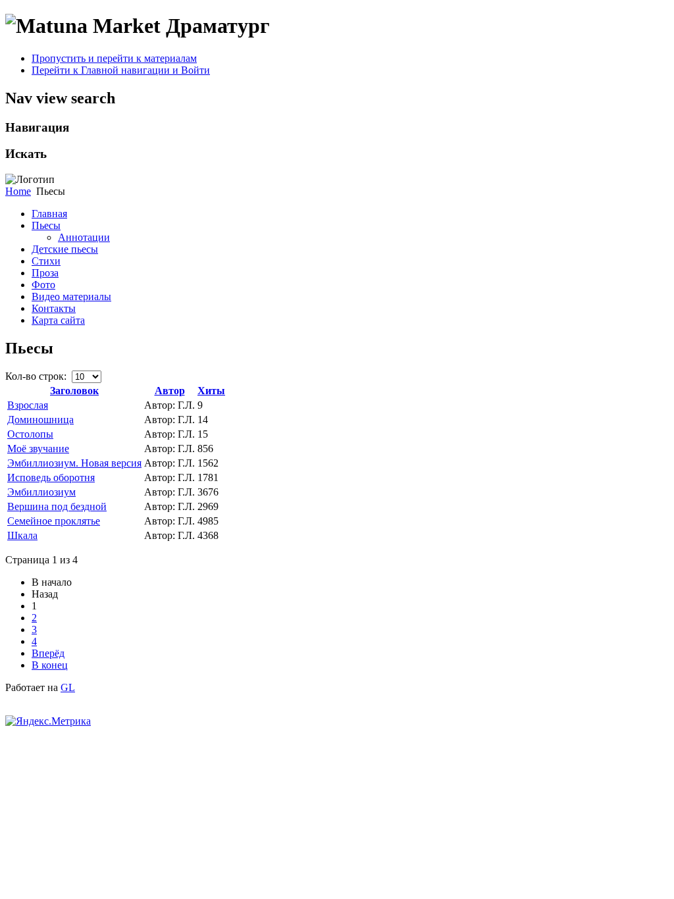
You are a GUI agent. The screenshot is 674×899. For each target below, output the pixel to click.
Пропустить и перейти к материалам (114, 58)
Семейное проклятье (53, 521)
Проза (45, 272)
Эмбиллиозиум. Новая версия (74, 463)
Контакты (54, 308)
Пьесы (46, 225)
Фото (43, 284)
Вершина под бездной (57, 506)
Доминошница (40, 419)
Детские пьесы (65, 249)
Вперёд (48, 653)
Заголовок (74, 390)
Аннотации (84, 237)
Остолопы (30, 434)
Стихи (46, 261)
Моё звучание (38, 448)
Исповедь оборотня (51, 477)
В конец (50, 665)
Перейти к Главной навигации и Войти (121, 70)
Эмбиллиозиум (41, 492)
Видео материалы (71, 296)
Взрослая (27, 405)
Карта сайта (58, 320)
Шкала (22, 535)
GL (68, 687)
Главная (49, 213)
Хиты (211, 390)
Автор (170, 390)
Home (18, 191)
